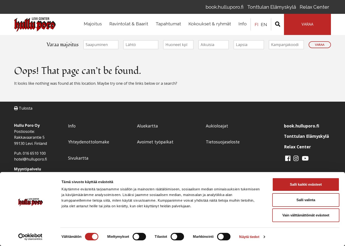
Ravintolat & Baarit (128, 23)
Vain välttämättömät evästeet (305, 215)
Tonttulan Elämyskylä (271, 7)
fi (256, 24)
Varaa (319, 44)
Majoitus (93, 23)
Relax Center (314, 7)
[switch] (139, 236)
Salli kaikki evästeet (306, 184)
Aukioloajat (217, 126)
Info (242, 23)
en (264, 24)
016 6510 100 (34, 153)
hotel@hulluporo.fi (30, 159)
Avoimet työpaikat (155, 142)
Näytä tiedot (249, 237)
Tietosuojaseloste (223, 142)
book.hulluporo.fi (224, 7)
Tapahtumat (168, 23)
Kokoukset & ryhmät (209, 23)
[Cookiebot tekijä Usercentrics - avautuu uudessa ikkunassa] (30, 236)
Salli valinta (305, 200)
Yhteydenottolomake (88, 142)
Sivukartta (78, 158)
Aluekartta (147, 126)
